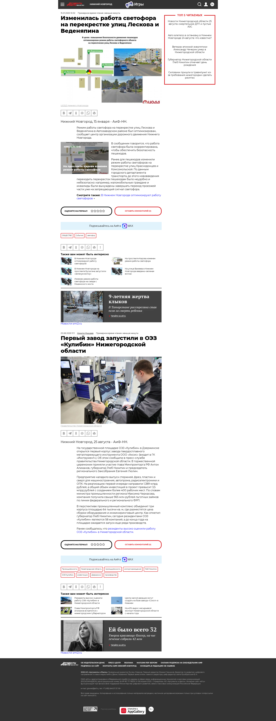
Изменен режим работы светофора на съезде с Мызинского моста (86, 281)
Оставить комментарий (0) (138, 211)
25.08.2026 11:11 (68, 333)
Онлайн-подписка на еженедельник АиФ (181, 663)
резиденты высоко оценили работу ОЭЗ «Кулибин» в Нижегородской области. (116, 530)
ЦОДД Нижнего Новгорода (74, 105)
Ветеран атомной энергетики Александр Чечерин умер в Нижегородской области (189, 50)
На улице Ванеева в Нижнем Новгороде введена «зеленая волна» (139, 271)
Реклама (128, 663)
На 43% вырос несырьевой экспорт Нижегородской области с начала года (142, 610)
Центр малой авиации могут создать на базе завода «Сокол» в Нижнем (141, 600)
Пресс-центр (114, 663)
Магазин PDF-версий (147, 663)
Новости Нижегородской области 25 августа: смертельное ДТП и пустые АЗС (190, 24)
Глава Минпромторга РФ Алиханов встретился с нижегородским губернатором (90, 610)
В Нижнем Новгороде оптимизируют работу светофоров (85, 261)
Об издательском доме (93, 663)
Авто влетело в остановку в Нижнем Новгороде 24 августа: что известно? (190, 36)
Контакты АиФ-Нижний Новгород (119, 666)
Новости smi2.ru (71, 323)
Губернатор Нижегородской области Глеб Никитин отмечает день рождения (190, 62)
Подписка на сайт (90, 666)
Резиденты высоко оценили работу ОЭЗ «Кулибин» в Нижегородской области (88, 600)
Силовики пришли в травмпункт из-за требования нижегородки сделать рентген (190, 75)
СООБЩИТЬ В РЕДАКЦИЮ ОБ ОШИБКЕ (157, 666)
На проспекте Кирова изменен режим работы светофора (140, 259)
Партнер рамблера (108, 709)
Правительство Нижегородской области (81, 426)
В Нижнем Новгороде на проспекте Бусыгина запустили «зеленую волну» (90, 271)
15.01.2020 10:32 (68, 13)
